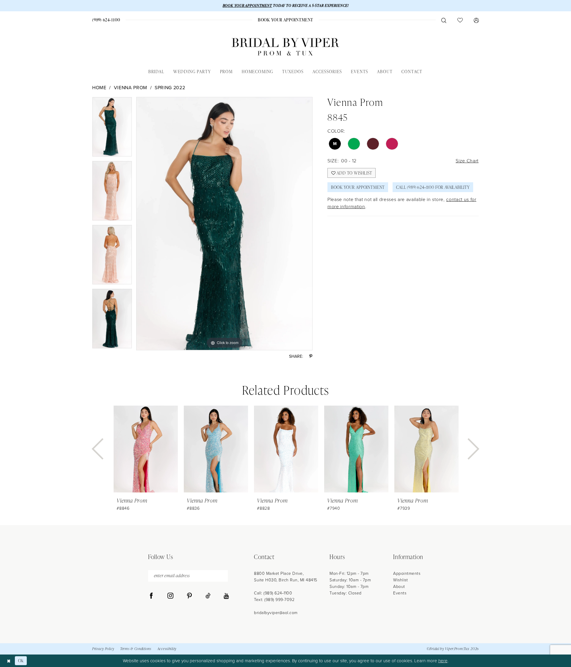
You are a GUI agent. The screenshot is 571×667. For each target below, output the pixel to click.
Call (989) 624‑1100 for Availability (433, 187)
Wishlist (400, 580)
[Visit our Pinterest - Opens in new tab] (189, 595)
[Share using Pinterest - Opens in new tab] (311, 356)
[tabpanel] (112, 129)
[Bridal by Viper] (285, 46)
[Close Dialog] (9, 660)
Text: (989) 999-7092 (274, 599)
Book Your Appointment (358, 187)
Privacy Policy (103, 648)
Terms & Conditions (135, 648)
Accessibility (166, 648)
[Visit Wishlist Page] (460, 20)
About (399, 586)
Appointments (406, 573)
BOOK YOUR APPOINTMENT (247, 5)
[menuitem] (106, 20)
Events (399, 593)
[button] (476, 20)
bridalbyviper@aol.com (276, 612)
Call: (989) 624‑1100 (273, 593)
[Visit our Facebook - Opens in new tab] (151, 595)
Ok (21, 660)
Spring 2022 (170, 87)
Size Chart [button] (467, 160)
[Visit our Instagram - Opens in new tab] (170, 595)
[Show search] (444, 20)
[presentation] (146, 449)
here (443, 660)
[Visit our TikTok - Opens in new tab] (208, 595)
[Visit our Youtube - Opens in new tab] (226, 596)
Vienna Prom (130, 87)
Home (99, 87)
